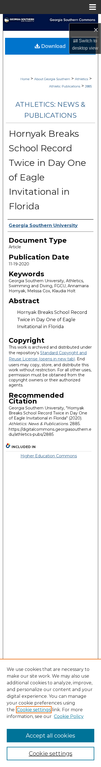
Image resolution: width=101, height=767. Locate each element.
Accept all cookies (50, 735)
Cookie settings (34, 709)
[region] (50, 713)
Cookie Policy (69, 716)
